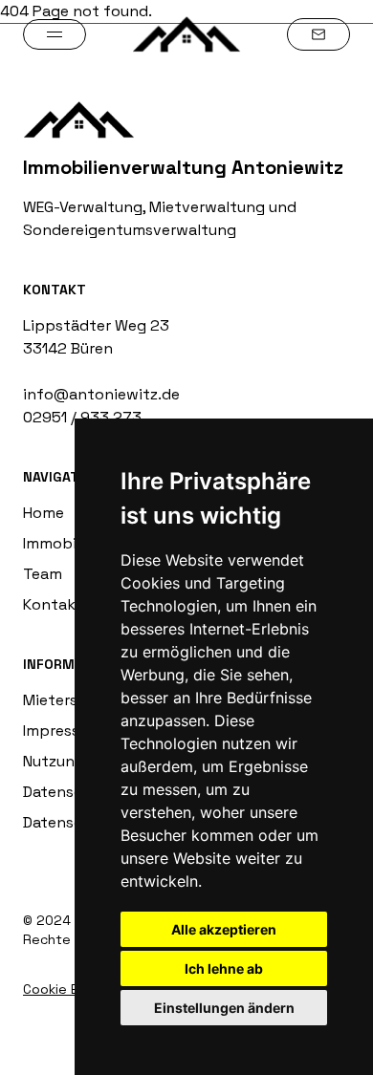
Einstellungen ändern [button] (224, 1008)
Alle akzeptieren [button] (223, 929)
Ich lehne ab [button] (224, 968)
